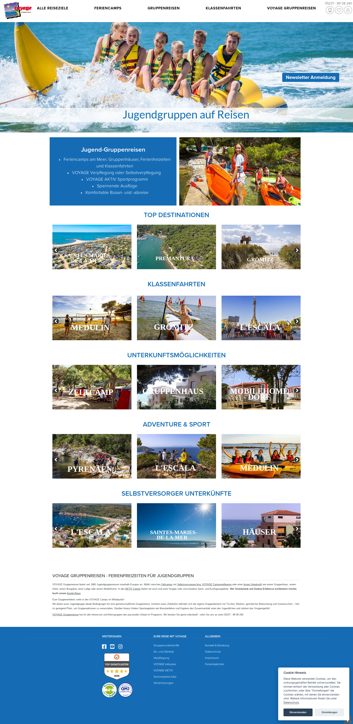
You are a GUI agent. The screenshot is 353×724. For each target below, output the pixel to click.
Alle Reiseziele (52, 8)
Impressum (212, 658)
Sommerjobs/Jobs (165, 677)
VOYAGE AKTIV (163, 670)
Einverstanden (298, 712)
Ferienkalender (214, 664)
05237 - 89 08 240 (338, 3)
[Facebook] (104, 647)
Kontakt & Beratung (217, 645)
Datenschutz (213, 652)
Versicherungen (164, 683)
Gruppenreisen (164, 8)
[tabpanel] (92, 247)
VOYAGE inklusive (165, 664)
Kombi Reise (74, 593)
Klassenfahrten (223, 8)
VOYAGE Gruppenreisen (291, 8)
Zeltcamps (166, 584)
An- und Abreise (164, 652)
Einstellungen (329, 712)
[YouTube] (112, 647)
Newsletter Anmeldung (311, 77)
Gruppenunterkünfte (166, 645)
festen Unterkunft (252, 584)
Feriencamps (108, 8)
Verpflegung (161, 658)
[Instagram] (120, 647)
